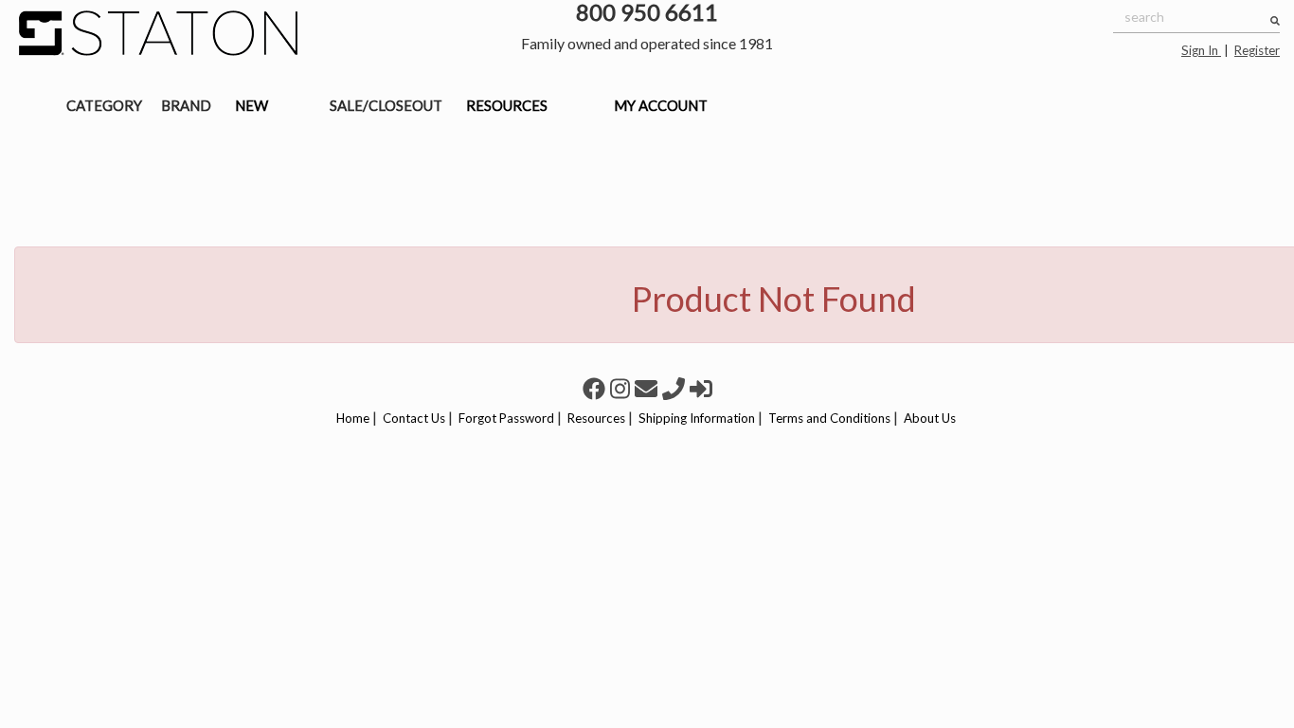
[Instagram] (622, 388)
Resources (596, 418)
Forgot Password (506, 418)
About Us (930, 418)
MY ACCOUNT (661, 105)
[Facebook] (596, 388)
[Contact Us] (648, 388)
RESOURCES (507, 105)
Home (352, 418)
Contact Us (414, 418)
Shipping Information (696, 418)
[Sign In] (701, 388)
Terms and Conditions (829, 418)
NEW (251, 105)
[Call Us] (676, 388)
